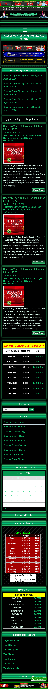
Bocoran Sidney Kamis (16, 278)
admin (8, 133)
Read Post (38, 190)
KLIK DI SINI (38, 356)
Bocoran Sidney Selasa (14, 445)
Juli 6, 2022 (20, 276)
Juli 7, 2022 (20, 204)
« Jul (5, 509)
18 (12, 496)
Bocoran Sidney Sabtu (16, 135)
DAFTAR (37, 598)
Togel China (9, 664)
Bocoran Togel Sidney (21, 138)
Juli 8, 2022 (20, 133)
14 (30, 491)
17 (6, 496)
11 (12, 491)
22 (36, 496)
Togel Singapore (11, 640)
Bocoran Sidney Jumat (16, 207)
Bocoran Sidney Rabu (13, 436)
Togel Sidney (9, 645)
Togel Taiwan (9, 659)
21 (30, 496)
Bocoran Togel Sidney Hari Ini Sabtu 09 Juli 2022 (23, 128)
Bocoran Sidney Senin (14, 450)
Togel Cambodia (11, 668)
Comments (10, 141)
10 (6, 491)
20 (24, 496)
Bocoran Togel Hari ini (14, 455)
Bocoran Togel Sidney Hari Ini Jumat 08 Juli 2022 (24, 199)
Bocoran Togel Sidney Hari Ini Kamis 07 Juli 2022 (24, 271)
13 (24, 491)
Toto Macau (8, 654)
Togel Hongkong (11, 650)
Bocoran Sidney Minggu (14, 431)
